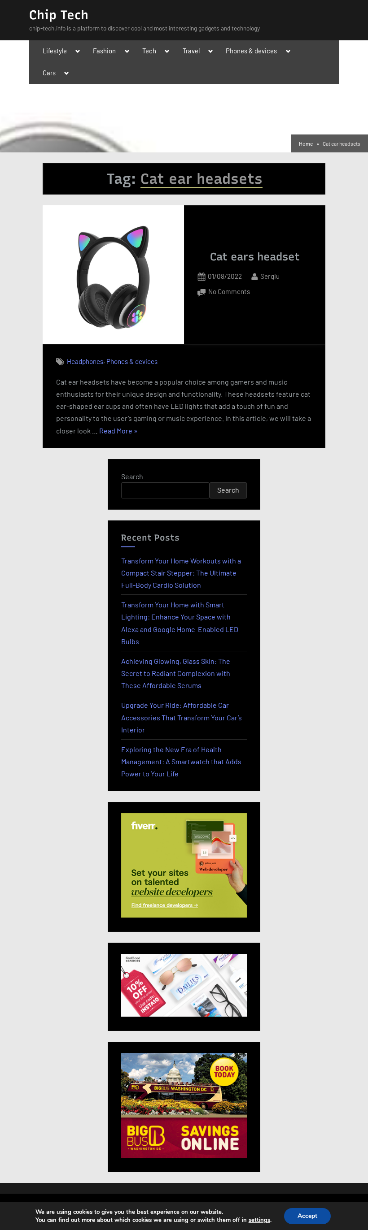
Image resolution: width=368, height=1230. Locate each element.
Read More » (118, 431)
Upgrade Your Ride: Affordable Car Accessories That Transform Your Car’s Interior (181, 717)
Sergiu (270, 276)
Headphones (85, 361)
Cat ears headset (255, 256)
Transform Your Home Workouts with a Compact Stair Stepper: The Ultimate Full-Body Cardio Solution (181, 572)
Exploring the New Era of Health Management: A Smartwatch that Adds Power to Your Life (181, 761)
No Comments (229, 292)
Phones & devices (251, 51)
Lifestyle (55, 51)
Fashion (104, 51)
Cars (49, 73)
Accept (307, 1216)
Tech (149, 51)
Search (132, 476)
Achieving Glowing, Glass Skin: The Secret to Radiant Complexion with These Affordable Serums (175, 673)
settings (259, 1220)
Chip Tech (58, 14)
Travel (191, 51)
